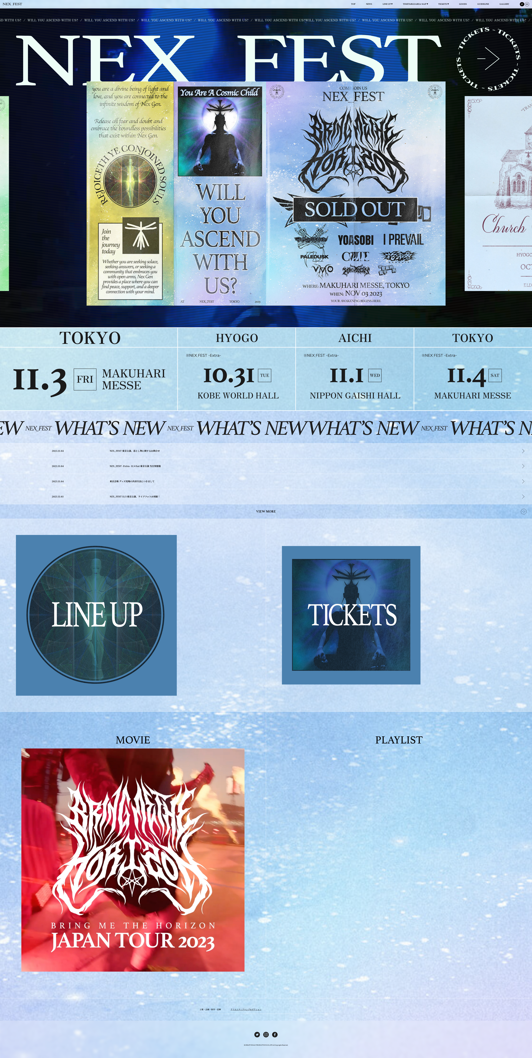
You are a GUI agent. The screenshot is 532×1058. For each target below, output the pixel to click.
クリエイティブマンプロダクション (246, 1009)
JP (522, 4)
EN (527, 4)
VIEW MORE (266, 511)
